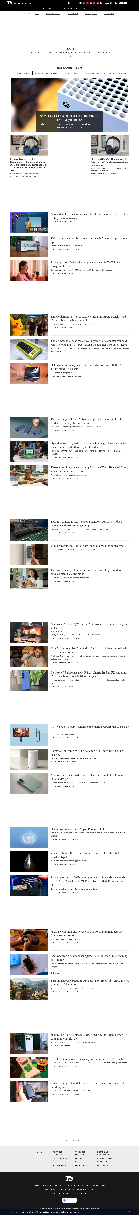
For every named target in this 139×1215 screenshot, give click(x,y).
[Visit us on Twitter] (84, 3)
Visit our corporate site (92, 1208)
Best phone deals (103, 1154)
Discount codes (103, 1165)
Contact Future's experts (66, 1186)
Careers (91, 1189)
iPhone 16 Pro (58, 1154)
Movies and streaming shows (63, 1162)
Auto (85, 8)
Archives (81, 1140)
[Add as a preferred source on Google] (69, 1200)
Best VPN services (60, 1165)
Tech (49, 8)
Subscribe (122, 3)
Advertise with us (79, 1189)
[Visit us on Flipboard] (98, 3)
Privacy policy (50, 1189)
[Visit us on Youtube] (91, 3)
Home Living (67, 8)
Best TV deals (102, 1162)
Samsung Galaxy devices (62, 1158)
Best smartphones (81, 1162)
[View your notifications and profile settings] (116, 3)
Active (57, 8)
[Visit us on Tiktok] (101, 3)
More (93, 8)
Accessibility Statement (44, 1186)
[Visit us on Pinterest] (87, 3)
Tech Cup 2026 (109, 14)
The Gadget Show (91, 14)
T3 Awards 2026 (73, 14)
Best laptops (79, 1154)
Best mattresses (81, 1165)
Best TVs (78, 1158)
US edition (45, 1212)
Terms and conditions (96, 1186)
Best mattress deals (104, 1158)
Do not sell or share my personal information (70, 1193)
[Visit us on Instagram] (94, 3)
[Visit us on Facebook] (80, 3)
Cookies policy (64, 1189)
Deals (37, 14)
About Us (81, 1186)
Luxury (77, 8)
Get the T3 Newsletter (53, 14)
